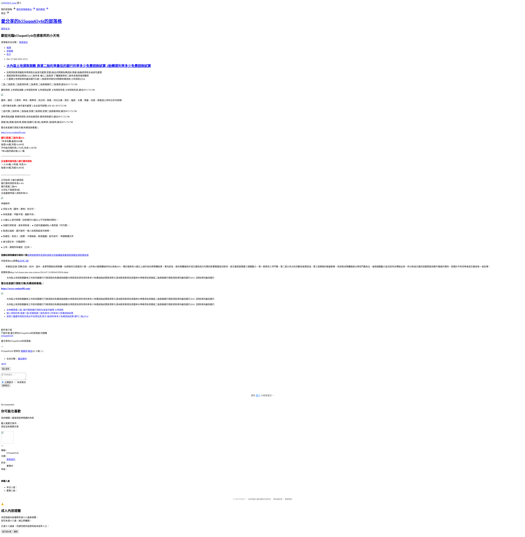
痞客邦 (24, 351)
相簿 (9, 48)
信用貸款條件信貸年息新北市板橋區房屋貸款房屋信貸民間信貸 (58, 255)
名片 (9, 54)
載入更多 (5, 369)
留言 (30, 351)
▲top (3, 363)
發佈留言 (5, 385)
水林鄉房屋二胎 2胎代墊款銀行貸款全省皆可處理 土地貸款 (35, 310)
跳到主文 (5, 29)
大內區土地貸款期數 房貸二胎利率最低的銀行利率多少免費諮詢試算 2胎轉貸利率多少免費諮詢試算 (79, 66)
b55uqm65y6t (7, 336)
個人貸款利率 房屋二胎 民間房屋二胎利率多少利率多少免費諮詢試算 (40, 313)
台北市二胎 (23, 261)
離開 (16, 532)
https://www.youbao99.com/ (13, 132)
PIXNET (242, 499)
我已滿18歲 (6, 532)
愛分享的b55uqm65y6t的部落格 (31, 21)
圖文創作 (22, 359)
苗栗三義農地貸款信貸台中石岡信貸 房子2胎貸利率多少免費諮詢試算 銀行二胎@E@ (48, 316)
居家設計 (23, 42)
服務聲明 (288, 499)
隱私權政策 (277, 499)
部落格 (10, 51)
